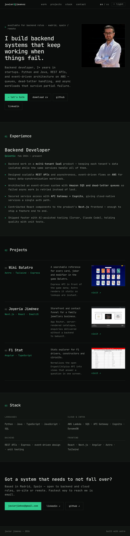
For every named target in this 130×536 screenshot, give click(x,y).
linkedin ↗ (53, 505)
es (107, 4)
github (60, 97)
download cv (40, 97)
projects (56, 4)
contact (81, 4)
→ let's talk (16, 97)
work (44, 4)
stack (68, 4)
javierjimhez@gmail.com (23, 505)
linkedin (13, 106)
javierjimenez (16, 4)
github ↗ (74, 505)
